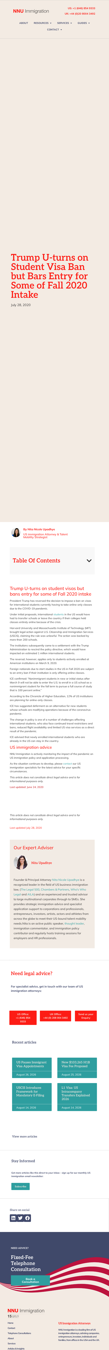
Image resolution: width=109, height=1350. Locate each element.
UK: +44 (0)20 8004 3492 (80, 13)
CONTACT (53, 29)
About (11, 1338)
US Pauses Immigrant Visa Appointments (31, 1064)
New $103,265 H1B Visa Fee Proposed (76, 1064)
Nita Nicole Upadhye (65, 880)
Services (11, 1343)
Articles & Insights (16, 1348)
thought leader (74, 923)
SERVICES (63, 22)
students (59, 614)
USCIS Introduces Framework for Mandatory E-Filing (30, 1091)
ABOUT (23, 22)
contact (67, 763)
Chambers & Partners (55, 889)
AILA (30, 894)
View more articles (24, 1136)
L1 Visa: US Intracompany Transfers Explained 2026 (76, 1093)
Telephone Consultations (19, 1333)
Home (10, 1322)
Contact (11, 1328)
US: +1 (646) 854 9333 (81, 8)
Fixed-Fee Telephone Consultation (26, 1263)
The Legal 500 (30, 889)
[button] (89, 561)
